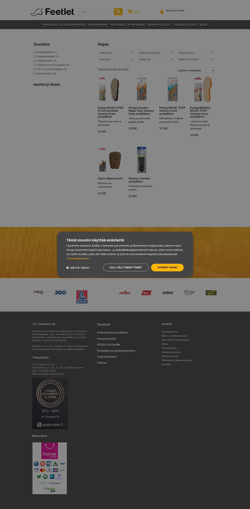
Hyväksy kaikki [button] (167, 267)
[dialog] (125, 254)
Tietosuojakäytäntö (77, 258)
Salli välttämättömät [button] (126, 267)
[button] (78, 267)
